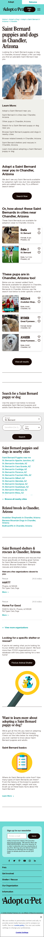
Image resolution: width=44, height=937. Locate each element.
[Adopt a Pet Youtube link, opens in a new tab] (25, 861)
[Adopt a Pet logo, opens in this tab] (22, 903)
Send (34, 836)
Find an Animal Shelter (22, 663)
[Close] (41, 917)
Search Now (22, 196)
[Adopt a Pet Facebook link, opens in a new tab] (9, 861)
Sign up (29, 9)
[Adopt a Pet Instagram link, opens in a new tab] (30, 861)
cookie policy (19, 925)
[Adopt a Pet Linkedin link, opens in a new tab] (35, 861)
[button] (39, 229)
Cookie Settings (22, 932)
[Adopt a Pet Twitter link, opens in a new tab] (14, 861)
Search (22, 437)
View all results (22, 362)
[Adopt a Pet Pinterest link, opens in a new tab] (20, 861)
